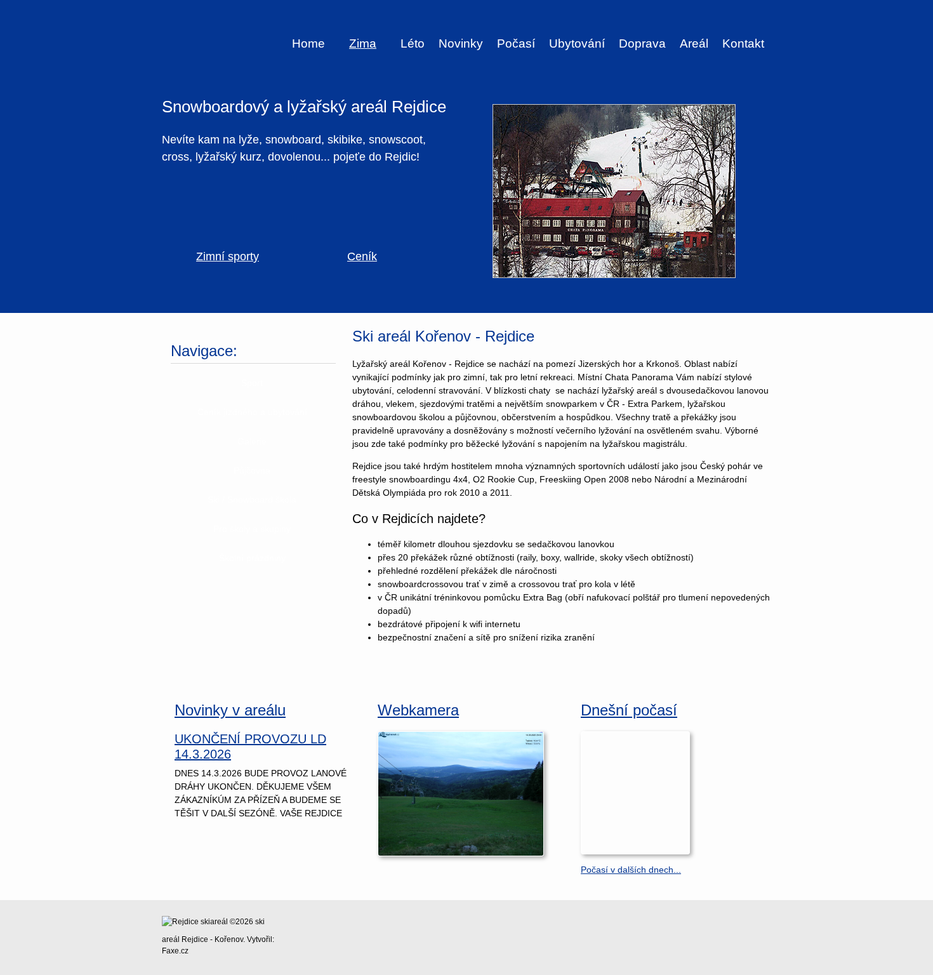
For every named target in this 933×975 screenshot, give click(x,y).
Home (308, 43)
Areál (694, 43)
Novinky (461, 43)
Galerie (252, 441)
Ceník (362, 256)
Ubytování (577, 43)
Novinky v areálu (230, 710)
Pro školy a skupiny (252, 529)
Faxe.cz (175, 950)
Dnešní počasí (629, 710)
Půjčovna (252, 470)
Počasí (516, 43)
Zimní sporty (227, 256)
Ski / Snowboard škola (252, 499)
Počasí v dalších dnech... (631, 870)
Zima (362, 43)
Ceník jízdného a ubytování (252, 412)
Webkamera (418, 710)
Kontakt (743, 43)
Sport (252, 383)
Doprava (642, 43)
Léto (412, 43)
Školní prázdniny (252, 558)
